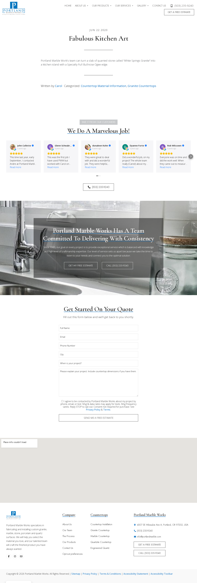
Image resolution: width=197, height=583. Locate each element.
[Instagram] (14, 556)
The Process (68, 536)
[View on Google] (13, 147)
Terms (106, 409)
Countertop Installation (101, 524)
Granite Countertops (142, 86)
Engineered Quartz (100, 548)
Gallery (141, 5)
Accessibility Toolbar (162, 573)
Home (68, 5)
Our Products (100, 5)
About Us (80, 5)
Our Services (123, 5)
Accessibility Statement (135, 573)
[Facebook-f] (8, 556)
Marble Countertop (100, 536)
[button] (81, 5)
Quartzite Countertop (101, 542)
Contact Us (159, 5)
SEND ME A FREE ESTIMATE (98, 417)
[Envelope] (21, 556)
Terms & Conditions (110, 573)
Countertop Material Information (103, 86)
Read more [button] (15, 167)
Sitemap (75, 573)
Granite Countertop (100, 530)
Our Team (67, 530)
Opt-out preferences (72, 554)
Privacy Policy (93, 409)
